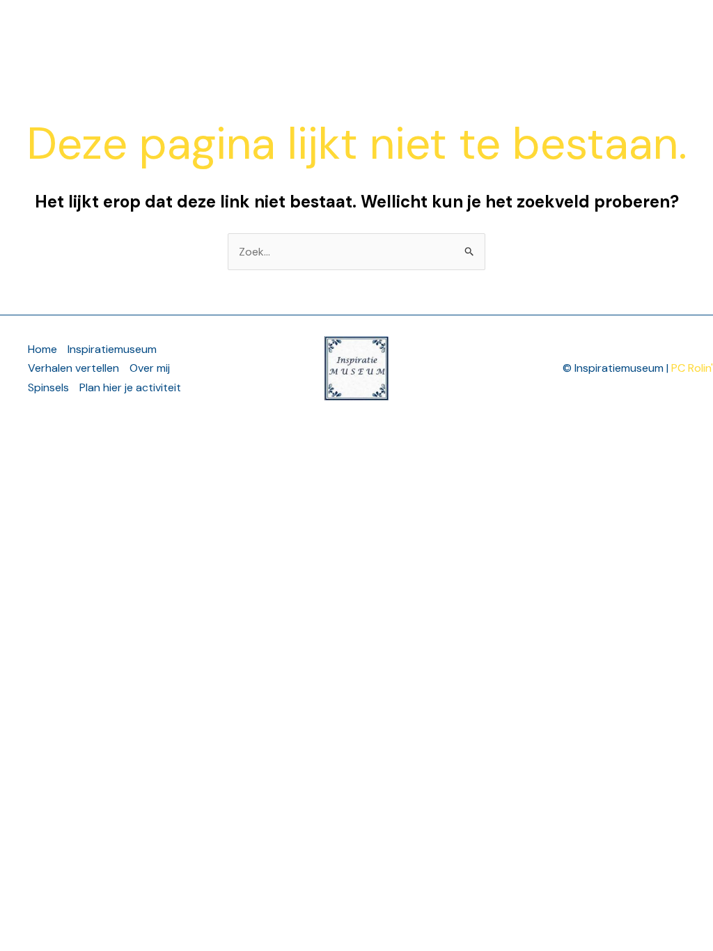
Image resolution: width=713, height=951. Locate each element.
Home (132, 34)
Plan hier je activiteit (130, 387)
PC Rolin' (692, 368)
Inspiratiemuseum (437, 34)
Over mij (572, 34)
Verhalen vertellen (260, 34)
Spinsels (48, 387)
